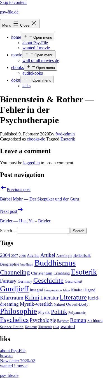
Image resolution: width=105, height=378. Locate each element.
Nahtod (59, 304)
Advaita (33, 255)
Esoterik (67, 139)
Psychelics (14, 319)
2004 (5, 255)
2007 (14, 256)
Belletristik (82, 255)
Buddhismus (55, 262)
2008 (22, 255)
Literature (73, 297)
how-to (6, 355)
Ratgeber (63, 321)
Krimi (32, 297)
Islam (66, 290)
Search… (8, 230)
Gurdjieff (14, 288)
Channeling (15, 272)
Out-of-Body (77, 304)
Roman (78, 320)
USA (56, 327)
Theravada (45, 327)
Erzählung (61, 273)
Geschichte (48, 280)
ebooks (17, 67)
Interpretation (53, 290)
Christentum (41, 273)
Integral (36, 290)
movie (16, 54)
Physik (44, 312)
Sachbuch (94, 321)
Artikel (47, 255)
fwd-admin (65, 134)
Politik (59, 312)
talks (26, 85)
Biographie (9, 264)
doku (15, 80)
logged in (31, 162)
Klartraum (12, 297)
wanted (67, 326)
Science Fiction (12, 327)
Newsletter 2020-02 (17, 360)
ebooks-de (36, 139)
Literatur (49, 298)
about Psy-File (35, 42)
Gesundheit (73, 281)
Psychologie (43, 320)
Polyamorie (77, 313)
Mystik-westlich (36, 304)
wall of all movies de (40, 60)
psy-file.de (9, 12)
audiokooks (32, 73)
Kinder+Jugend (83, 290)
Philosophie (18, 311)
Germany (25, 281)
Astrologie (64, 256)
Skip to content (13, 2)
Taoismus (31, 327)
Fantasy (8, 281)
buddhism (26, 264)
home (16, 37)
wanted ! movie (36, 47)
